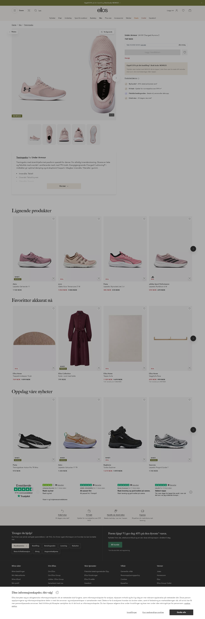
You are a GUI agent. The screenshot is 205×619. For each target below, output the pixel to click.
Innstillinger (132, 612)
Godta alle (181, 612)
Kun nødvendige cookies (153, 612)
